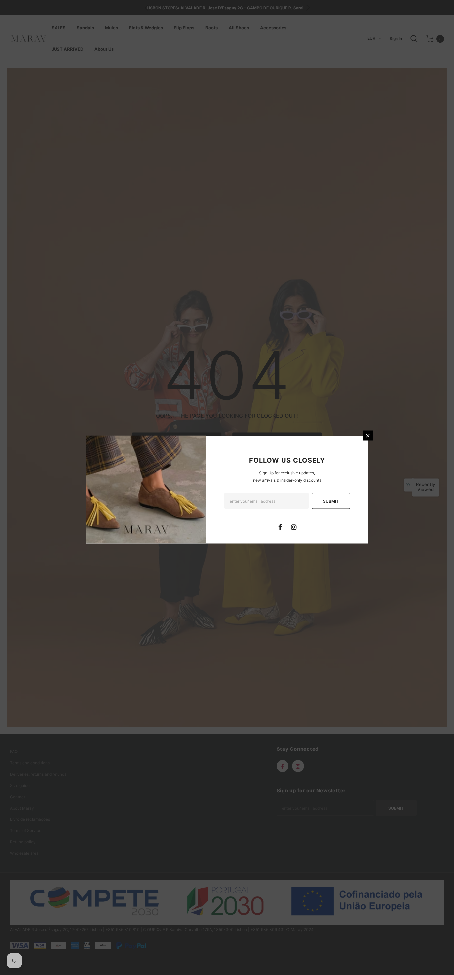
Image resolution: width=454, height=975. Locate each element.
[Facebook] (280, 527)
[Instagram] (294, 527)
